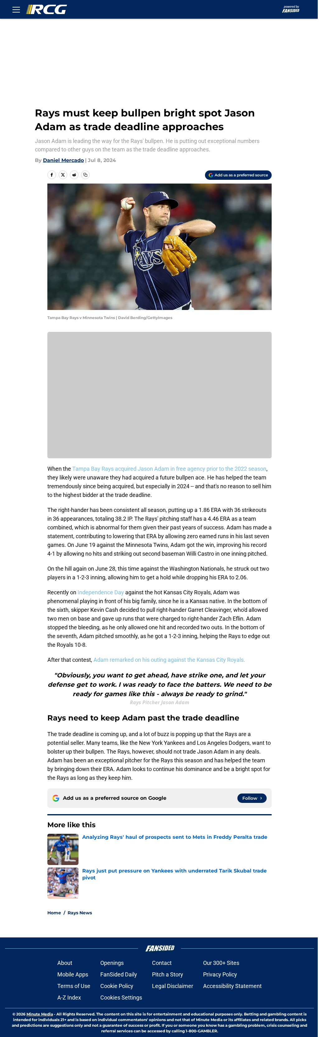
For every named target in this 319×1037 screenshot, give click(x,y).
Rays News (80, 913)
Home (54, 913)
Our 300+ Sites (221, 963)
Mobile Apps (72, 974)
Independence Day (101, 592)
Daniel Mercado (63, 160)
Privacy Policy (220, 974)
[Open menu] (16, 9)
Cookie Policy (116, 986)
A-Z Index (69, 997)
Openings (112, 963)
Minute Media (39, 1014)
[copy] (85, 174)
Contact (162, 963)
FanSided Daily (118, 974)
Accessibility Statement (232, 986)
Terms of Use (73, 986)
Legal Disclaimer (172, 986)
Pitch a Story (167, 974)
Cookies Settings (121, 997)
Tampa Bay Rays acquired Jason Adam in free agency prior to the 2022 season (169, 468)
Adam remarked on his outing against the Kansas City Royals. (169, 659)
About (64, 963)
